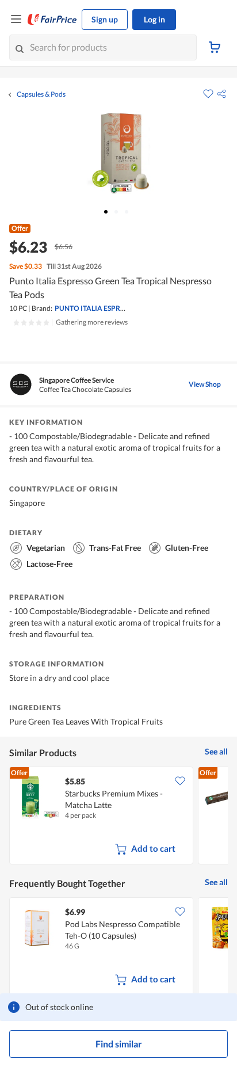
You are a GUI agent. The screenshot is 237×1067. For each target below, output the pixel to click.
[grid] (118, 817)
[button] (221, 93)
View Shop (205, 384)
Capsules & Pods (41, 94)
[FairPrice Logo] (52, 19)
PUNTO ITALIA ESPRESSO (96, 308)
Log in (154, 19)
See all (216, 751)
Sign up (104, 19)
